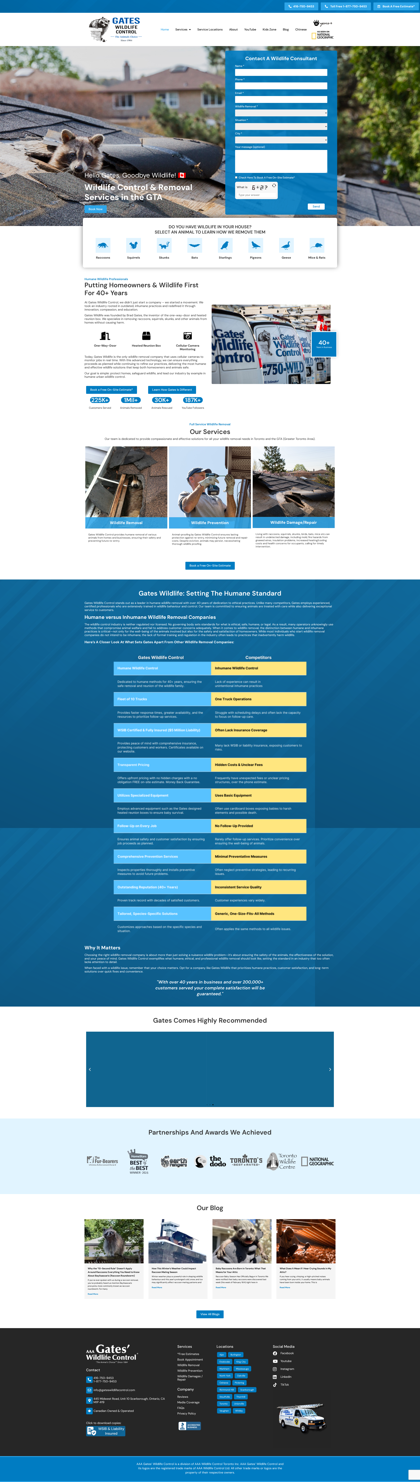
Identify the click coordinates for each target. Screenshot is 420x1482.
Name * (239, 66)
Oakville (241, 1375)
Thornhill (240, 1396)
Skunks (164, 258)
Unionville (239, 1403)
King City (241, 1361)
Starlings (225, 258)
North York (225, 1375)
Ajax (222, 1354)
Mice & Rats (317, 258)
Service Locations (210, 29)
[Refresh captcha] (274, 185)
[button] (90, 1069)
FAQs (180, 1408)
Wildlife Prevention (210, 522)
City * (238, 133)
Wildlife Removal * (246, 106)
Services (181, 29)
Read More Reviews (210, 1099)
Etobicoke (225, 1361)
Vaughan (224, 1410)
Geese (286, 258)
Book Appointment (190, 1360)
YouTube (250, 29)
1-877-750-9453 (105, 1381)
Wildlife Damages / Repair (190, 1378)
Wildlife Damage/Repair (293, 522)
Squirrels (133, 258)
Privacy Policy (186, 1413)
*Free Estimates (188, 1354)
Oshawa (224, 1382)
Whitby (239, 1410)
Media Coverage (188, 1402)
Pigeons (256, 258)
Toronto (224, 1403)
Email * (239, 93)
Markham (224, 1368)
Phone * (240, 79)
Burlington (236, 1354)
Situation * (241, 120)
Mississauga (242, 1368)
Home (165, 29)
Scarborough (247, 1389)
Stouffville (225, 1396)
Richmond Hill (227, 1389)
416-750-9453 (104, 1378)
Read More (93, 1294)
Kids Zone (269, 29)
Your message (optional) (250, 147)
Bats (194, 258)
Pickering (239, 1382)
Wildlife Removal (126, 522)
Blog (286, 29)
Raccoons (103, 258)
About (233, 29)
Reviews (182, 1397)
